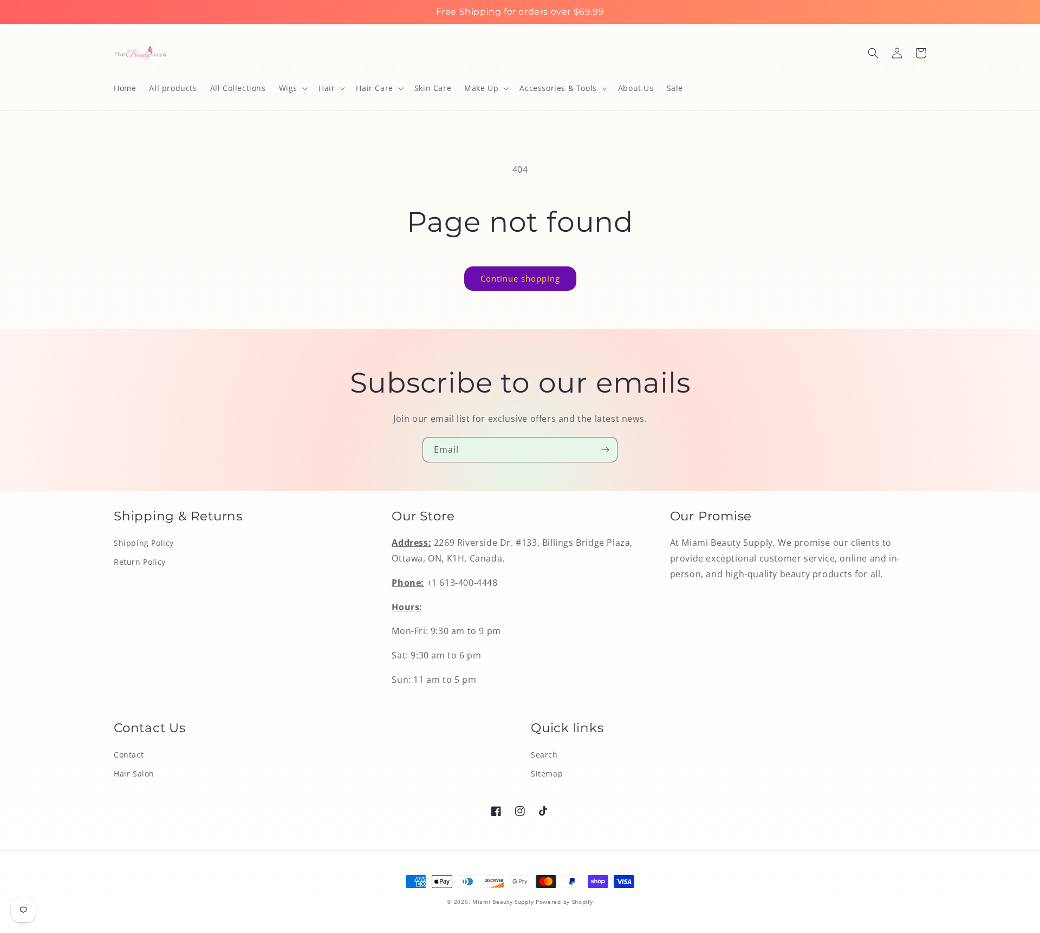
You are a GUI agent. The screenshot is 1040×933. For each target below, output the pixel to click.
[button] (292, 88)
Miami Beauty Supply (503, 901)
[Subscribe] (605, 449)
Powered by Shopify (564, 901)
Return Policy (140, 562)
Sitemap (547, 773)
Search (544, 754)
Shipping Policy (144, 543)
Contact (129, 754)
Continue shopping (520, 278)
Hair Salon (134, 773)
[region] (520, 12)
